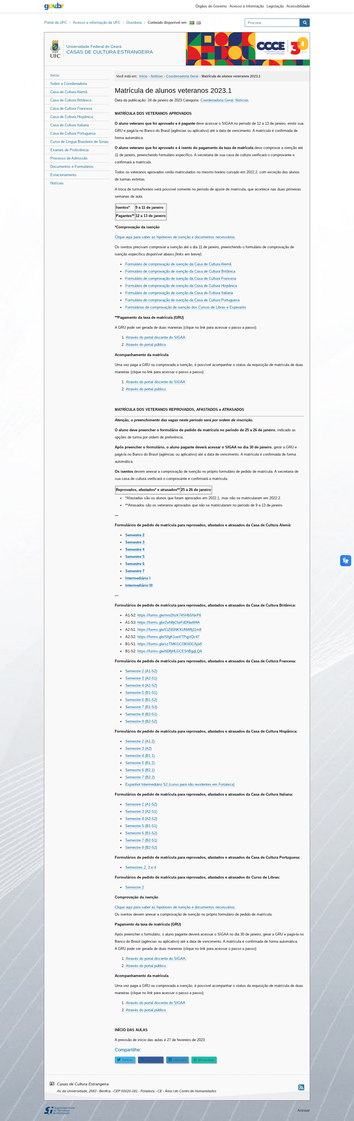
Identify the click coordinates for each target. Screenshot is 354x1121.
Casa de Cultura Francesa (71, 108)
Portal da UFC (55, 22)
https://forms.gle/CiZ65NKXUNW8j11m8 (169, 630)
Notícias (57, 183)
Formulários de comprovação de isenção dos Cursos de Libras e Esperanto (185, 307)
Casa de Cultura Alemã (68, 92)
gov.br (54, 6)
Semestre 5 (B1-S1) (141, 693)
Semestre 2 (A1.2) (140, 741)
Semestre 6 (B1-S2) (141, 700)
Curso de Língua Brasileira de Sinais (79, 142)
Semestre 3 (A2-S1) (141, 678)
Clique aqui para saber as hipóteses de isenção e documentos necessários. (175, 237)
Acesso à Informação (247, 6)
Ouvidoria (134, 22)
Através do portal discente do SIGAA (155, 337)
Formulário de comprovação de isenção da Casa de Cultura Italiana (179, 293)
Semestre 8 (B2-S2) (141, 847)
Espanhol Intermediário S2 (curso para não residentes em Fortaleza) (180, 784)
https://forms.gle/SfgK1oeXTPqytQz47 (168, 637)
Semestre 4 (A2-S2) (141, 685)
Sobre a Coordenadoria (68, 84)
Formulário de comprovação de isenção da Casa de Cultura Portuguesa (182, 300)
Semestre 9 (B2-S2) (141, 721)
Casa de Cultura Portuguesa (72, 133)
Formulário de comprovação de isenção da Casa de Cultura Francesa (180, 278)
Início (54, 75)
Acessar (304, 1110)
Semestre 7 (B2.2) (140, 777)
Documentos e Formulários (71, 166)
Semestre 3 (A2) (138, 748)
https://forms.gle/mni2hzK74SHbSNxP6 (169, 615)
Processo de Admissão (68, 158)
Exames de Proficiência (69, 150)
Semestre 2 (134, 887)
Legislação (275, 6)
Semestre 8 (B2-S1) (141, 714)
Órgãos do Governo (211, 6)
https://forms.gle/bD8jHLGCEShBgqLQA (169, 651)
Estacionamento (63, 175)
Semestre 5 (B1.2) (140, 763)
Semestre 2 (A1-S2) (141, 671)
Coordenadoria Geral (217, 100)
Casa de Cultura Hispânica (71, 117)
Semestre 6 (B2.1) (140, 770)
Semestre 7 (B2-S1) (141, 840)
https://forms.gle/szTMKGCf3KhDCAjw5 (169, 644)
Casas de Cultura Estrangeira (109, 52)
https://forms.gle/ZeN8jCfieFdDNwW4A (168, 622)
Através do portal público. (146, 345)
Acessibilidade (298, 6)
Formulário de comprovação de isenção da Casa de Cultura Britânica (180, 271)
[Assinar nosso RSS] (301, 1087)
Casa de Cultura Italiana (69, 125)
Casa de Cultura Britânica (70, 100)
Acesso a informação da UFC (96, 22)
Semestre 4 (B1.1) (140, 756)
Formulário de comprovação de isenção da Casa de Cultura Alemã (178, 264)
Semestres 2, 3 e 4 (140, 867)
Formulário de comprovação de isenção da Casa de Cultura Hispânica (181, 286)
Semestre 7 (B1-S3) (141, 707)
